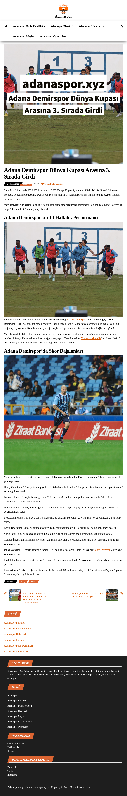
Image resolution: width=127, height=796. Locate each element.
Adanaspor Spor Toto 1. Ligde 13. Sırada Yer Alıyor (87, 595)
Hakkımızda (13, 747)
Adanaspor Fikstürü (61, 26)
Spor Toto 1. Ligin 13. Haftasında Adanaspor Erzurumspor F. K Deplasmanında (34, 598)
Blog (23, 581)
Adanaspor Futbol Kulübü (28, 26)
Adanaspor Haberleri (90, 26)
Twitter (10, 771)
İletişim (11, 751)
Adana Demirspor (76, 319)
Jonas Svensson (102, 549)
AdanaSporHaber (51, 184)
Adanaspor (63, 16)
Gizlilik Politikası (15, 743)
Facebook (11, 767)
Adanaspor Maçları (24, 36)
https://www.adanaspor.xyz (34, 787)
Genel (33, 581)
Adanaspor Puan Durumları (18, 645)
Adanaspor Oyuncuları (53, 36)
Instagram (12, 775)
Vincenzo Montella (91, 338)
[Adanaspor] (6, 26)
